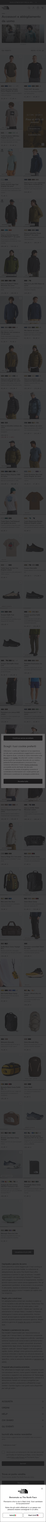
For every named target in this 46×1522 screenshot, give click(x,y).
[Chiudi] (42, 1488)
